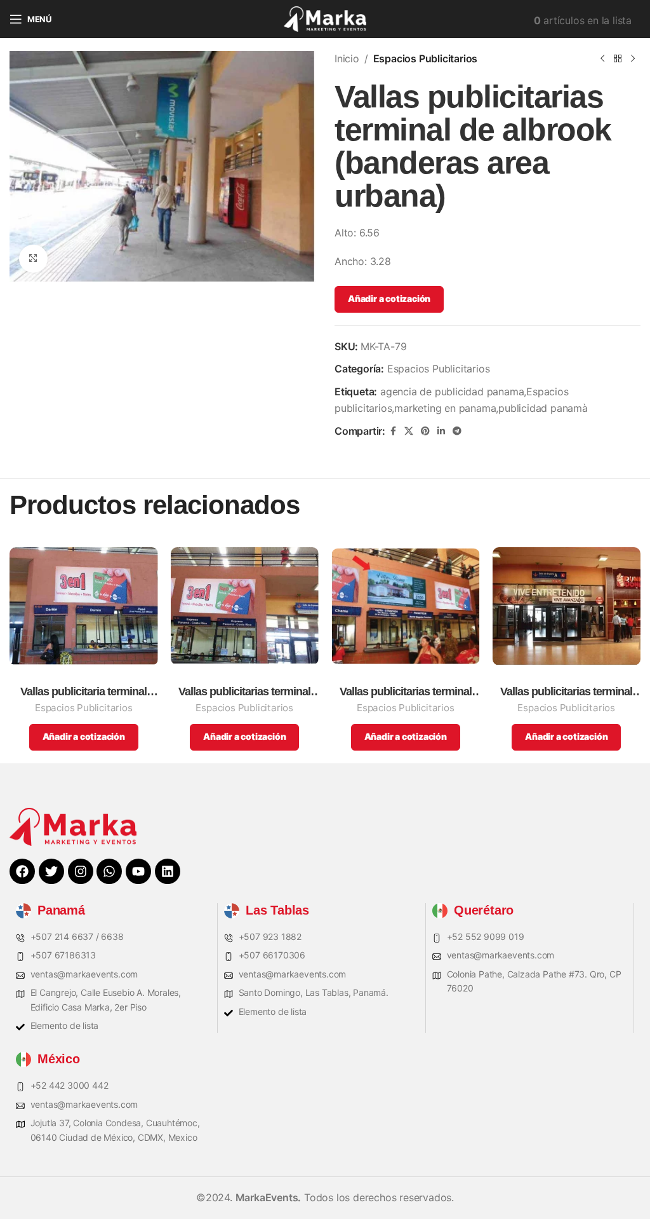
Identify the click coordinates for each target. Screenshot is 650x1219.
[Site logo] (325, 17)
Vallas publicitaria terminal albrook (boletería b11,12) (83, 692)
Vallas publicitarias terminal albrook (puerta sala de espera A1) (566, 692)
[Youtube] (138, 871)
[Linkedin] (167, 871)
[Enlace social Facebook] (393, 431)
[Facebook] (22, 871)
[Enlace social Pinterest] (425, 431)
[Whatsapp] (109, 871)
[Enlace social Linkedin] (441, 431)
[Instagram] (80, 871)
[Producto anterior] (602, 59)
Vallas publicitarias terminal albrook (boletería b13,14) (244, 692)
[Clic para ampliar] (33, 259)
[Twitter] (51, 871)
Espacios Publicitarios (425, 58)
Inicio (347, 58)
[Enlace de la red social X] (409, 431)
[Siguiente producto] (632, 59)
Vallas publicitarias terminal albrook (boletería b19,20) (406, 692)
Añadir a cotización (389, 298)
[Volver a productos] (617, 59)
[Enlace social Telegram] (457, 431)
